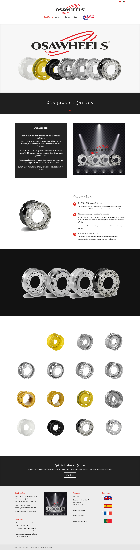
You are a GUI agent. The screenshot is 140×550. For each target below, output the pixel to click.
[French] (108, 516)
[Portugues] (108, 523)
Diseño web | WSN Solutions (41, 547)
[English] (108, 501)
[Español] (108, 508)
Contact (70, 475)
